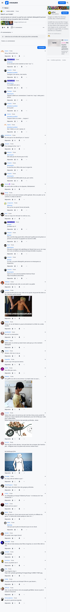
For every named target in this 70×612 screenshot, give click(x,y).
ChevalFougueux (9, 485)
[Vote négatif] (8, 27)
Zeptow (6, 51)
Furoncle (7, 413)
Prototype (9, 91)
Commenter (41, 47)
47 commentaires (6, 32)
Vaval (6, 213)
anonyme (9, 70)
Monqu (6, 192)
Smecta (9, 114)
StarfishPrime (8, 135)
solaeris (7, 340)
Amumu (7, 184)
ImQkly (6, 579)
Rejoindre (64, 13)
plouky (6, 512)
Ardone (6, 493)
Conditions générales (56, 60)
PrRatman (7, 282)
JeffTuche (7, 587)
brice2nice (7, 560)
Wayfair (6, 503)
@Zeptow (9, 62)
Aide (48, 60)
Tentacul (7, 322)
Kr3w (6, 569)
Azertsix (7, 351)
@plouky (9, 525)
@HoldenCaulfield (12, 72)
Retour (6, 8)
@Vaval (9, 224)
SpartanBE (7, 541)
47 (17, 27)
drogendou (7, 359)
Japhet (8, 522)
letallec (6, 368)
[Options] (43, 27)
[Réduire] (45, 51)
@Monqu (9, 205)
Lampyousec (10, 203)
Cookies (64, 60)
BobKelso (7, 376)
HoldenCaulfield (10, 11)
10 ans (17, 11)
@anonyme (10, 83)
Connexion (62, 2)
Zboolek (7, 533)
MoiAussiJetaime (9, 598)
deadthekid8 (8, 332)
